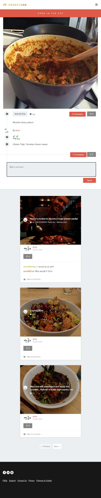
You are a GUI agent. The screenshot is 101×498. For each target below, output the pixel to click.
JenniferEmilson (30, 266)
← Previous (45, 446)
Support (12, 480)
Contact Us (22, 480)
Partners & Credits (44, 480)
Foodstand (15, 4)
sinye (17, 130)
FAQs (5, 480)
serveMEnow (28, 271)
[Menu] (96, 4)
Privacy (32, 480)
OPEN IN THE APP (50, 13)
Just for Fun (20, 114)
